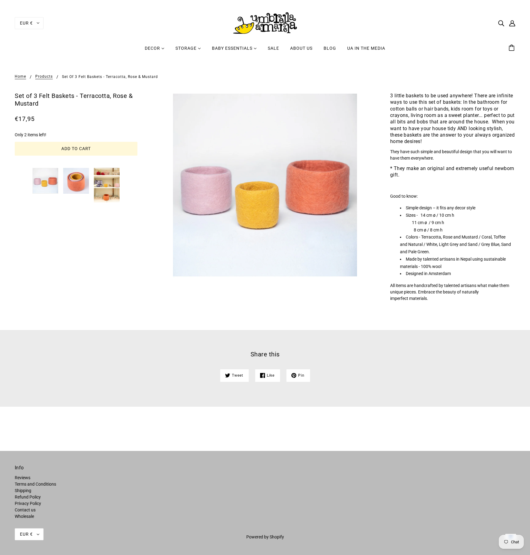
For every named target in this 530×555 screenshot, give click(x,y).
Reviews (22, 477)
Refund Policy (28, 497)
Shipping (23, 490)
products (44, 77)
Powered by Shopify (265, 536)
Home (20, 77)
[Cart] (512, 48)
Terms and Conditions (35, 484)
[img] (501, 23)
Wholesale (24, 516)
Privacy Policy (28, 503)
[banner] (265, 22)
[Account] (512, 23)
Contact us (25, 509)
